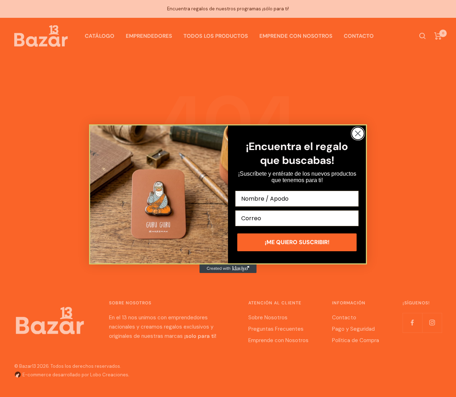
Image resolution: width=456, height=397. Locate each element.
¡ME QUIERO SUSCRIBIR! (297, 242)
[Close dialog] (358, 133)
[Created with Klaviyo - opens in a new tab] (228, 268)
